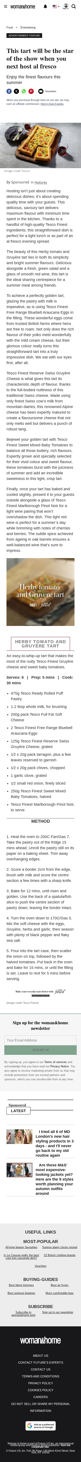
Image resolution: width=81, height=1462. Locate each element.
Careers (40, 1397)
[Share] (9, 91)
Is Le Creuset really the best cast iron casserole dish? (21, 1257)
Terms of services (56, 1062)
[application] (40, 592)
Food (9, 27)
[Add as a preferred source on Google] (40, 1426)
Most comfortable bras (60, 1293)
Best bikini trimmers (21, 1285)
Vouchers (40, 1266)
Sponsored (20, 182)
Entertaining (28, 27)
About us (40, 1355)
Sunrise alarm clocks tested (59, 1247)
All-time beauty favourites (21, 1247)
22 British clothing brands (60, 1255)
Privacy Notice (59, 1066)
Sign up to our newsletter (57, 1312)
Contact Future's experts (40, 1362)
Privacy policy (40, 1383)
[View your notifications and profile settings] (45, 6)
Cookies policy (40, 1390)
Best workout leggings (21, 1293)
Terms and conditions (40, 1376)
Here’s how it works (52, 104)
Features (41, 182)
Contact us (40, 1369)
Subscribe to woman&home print (23, 1314)
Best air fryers (59, 1285)
